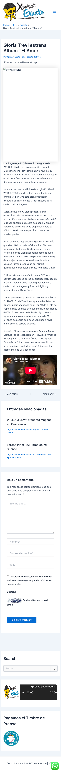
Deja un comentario (16, 429)
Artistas (31, 429)
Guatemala (41, 454)
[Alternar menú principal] (54, 11)
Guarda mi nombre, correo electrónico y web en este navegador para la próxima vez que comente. (29, 580)
